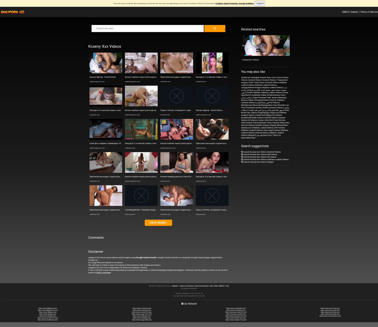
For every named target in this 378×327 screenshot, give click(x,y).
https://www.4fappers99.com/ (48, 310)
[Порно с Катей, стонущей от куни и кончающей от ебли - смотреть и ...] (176, 105)
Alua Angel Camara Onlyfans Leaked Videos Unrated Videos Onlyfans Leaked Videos (264, 132)
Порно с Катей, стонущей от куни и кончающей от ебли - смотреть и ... (192, 110)
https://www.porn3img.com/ (330, 312)
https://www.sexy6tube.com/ (236, 308)
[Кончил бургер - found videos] (105, 72)
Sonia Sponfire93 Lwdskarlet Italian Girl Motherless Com (264, 93)
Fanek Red (260, 115)
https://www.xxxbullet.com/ (142, 310)
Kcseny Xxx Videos (250, 59)
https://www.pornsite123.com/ (47, 318)
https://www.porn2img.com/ (330, 310)
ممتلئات (244, 110)
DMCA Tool (224, 286)
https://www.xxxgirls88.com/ (142, 320)
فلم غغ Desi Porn (264, 135)
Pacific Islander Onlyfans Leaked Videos (264, 92)
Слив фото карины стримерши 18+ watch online (111, 143)
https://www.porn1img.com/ (330, 308)
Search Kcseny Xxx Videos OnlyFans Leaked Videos (266, 159)
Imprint (354, 11)
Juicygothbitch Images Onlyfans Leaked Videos (262, 87)
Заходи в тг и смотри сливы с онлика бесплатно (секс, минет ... (118, 110)
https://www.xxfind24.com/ (142, 316)
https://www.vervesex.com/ (141, 308)
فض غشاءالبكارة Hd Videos (267, 102)
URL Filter (214, 286)
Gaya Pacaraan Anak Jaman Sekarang (269, 97)
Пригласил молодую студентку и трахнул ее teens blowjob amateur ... (121, 176)
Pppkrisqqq (263, 112)
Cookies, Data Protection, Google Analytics (235, 3)
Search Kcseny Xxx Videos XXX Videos (260, 154)
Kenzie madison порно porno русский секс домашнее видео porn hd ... (157, 77)
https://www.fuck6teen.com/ (236, 310)
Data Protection (202, 286)
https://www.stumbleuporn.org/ (330, 316)
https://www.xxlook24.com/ (142, 318)
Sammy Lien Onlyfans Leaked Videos (257, 127)
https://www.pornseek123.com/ (236, 312)
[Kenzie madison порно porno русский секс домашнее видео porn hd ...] (141, 72)
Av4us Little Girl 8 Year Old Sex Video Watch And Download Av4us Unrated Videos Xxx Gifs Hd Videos (265, 122)
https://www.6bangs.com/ (48, 312)
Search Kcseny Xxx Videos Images (258, 162)
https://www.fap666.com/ (47, 316)
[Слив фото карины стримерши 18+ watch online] (105, 139)
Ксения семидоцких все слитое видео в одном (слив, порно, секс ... (191, 176)
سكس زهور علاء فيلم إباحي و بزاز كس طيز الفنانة (269, 108)
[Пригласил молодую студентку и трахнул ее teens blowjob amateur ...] (105, 172)
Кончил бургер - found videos (102, 77)
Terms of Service (369, 11)
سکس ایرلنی (246, 97)
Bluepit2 (252, 135)
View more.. (158, 222)
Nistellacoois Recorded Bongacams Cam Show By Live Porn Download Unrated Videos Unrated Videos (265, 106)
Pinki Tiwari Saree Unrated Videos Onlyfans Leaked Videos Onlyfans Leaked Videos (264, 83)
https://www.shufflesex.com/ (48, 320)
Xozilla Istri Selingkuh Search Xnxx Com (258, 77)
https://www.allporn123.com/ (236, 318)
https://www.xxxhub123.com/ (142, 312)
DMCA (345, 11)
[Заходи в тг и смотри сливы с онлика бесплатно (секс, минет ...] (105, 105)
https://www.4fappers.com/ (48, 308)
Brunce (244, 100)
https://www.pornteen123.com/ (236, 316)
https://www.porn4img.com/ (330, 314)
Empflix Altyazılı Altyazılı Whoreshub (271, 125)
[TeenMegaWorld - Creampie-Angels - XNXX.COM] (141, 205)
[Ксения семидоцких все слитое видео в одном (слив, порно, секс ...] (176, 172)
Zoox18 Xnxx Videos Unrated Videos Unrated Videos (265, 78)
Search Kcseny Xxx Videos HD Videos (259, 157)
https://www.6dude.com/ (47, 314)
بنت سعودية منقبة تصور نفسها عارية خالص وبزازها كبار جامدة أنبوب (264, 90)
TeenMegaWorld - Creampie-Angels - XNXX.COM (146, 210)
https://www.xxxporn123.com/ (142, 314)
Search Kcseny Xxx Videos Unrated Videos (262, 152)
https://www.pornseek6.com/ (236, 314)
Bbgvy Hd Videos (273, 115)
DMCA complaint (103, 272)
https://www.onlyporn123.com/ (236, 320)
